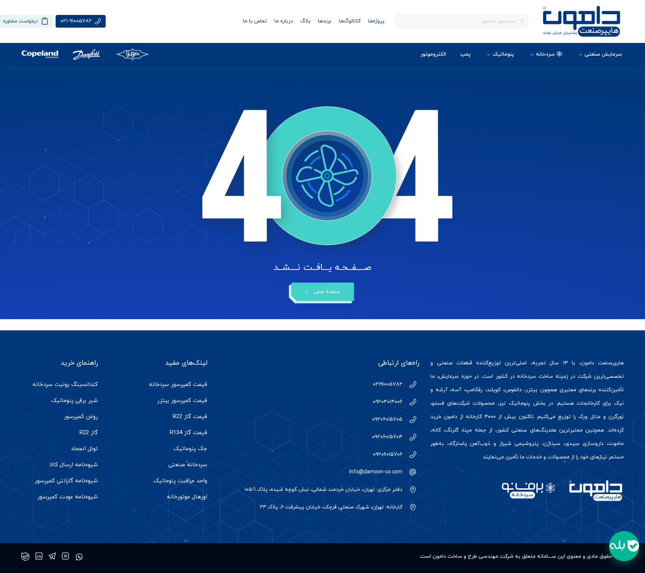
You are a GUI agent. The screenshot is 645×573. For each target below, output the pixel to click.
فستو (438, 403)
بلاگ (305, 21)
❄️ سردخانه (549, 54)
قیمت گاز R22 (190, 417)
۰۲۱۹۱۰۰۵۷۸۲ (387, 384)
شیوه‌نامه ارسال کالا (74, 465)
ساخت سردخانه (535, 376)
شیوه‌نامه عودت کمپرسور (67, 497)
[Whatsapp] (79, 556)
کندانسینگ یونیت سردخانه (65, 385)
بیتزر (532, 389)
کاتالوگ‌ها (350, 21)
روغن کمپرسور (81, 417)
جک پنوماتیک (190, 449)
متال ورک (590, 416)
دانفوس (513, 389)
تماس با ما (255, 21)
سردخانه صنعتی (187, 465)
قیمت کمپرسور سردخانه (178, 385)
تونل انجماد (84, 449)
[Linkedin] (39, 556)
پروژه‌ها (376, 21)
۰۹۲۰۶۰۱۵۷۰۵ (387, 419)
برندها (324, 21)
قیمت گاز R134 (188, 433)
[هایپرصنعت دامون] (581, 21)
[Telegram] (52, 556)
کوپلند (494, 389)
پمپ (465, 54)
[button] (624, 546)
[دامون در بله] (25, 556)
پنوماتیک (503, 54)
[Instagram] (65, 556)
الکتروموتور (433, 54)
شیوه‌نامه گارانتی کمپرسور (66, 481)
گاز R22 (89, 433)
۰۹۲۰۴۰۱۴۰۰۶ (387, 401)
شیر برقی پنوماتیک (74, 401)
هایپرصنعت (611, 363)
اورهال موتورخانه (187, 497)
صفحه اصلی (326, 291)
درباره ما (283, 21)
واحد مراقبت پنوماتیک (180, 481)
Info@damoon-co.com (375, 472)
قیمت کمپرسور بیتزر (182, 401)
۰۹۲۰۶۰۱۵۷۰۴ (387, 436)
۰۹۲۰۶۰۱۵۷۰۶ (387, 454)
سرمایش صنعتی (603, 54)
